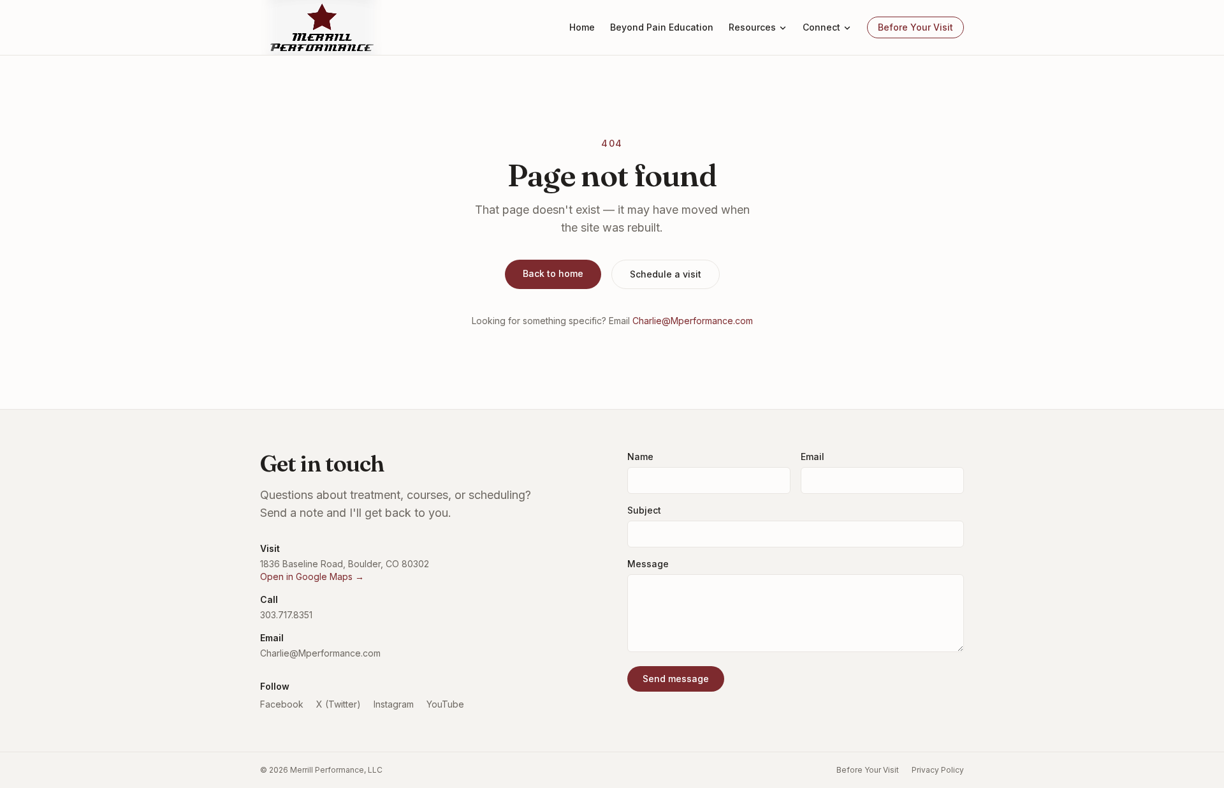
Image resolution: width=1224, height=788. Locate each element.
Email (812, 456)
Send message (676, 678)
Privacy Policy (938, 770)
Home (582, 27)
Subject (644, 510)
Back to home (553, 273)
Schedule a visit (665, 274)
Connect (821, 27)
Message (648, 563)
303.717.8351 (286, 614)
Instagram (394, 704)
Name (640, 456)
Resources (752, 27)
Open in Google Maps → (312, 576)
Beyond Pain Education (661, 27)
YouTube (445, 704)
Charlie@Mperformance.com (692, 320)
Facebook (281, 704)
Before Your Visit (915, 27)
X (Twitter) (338, 704)
